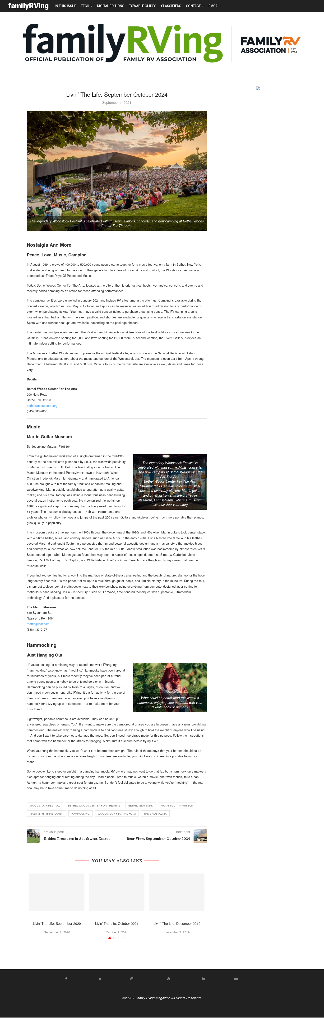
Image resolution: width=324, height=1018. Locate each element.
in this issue (65, 6)
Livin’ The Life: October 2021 (117, 923)
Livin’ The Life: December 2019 (176, 923)
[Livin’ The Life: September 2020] (56, 892)
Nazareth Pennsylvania (46, 813)
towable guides (142, 6)
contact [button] (193, 6)
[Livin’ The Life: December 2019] (176, 892)
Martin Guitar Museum (177, 805)
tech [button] (85, 6)
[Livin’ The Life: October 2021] (116, 892)
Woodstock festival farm (117, 813)
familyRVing (28, 5)
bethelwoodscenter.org (42, 405)
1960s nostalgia (155, 813)
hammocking (80, 813)
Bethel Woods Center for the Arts (94, 805)
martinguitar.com (38, 623)
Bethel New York (140, 805)
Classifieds (171, 6)
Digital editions (110, 6)
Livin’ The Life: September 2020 (57, 923)
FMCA (213, 6)
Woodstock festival (45, 805)
